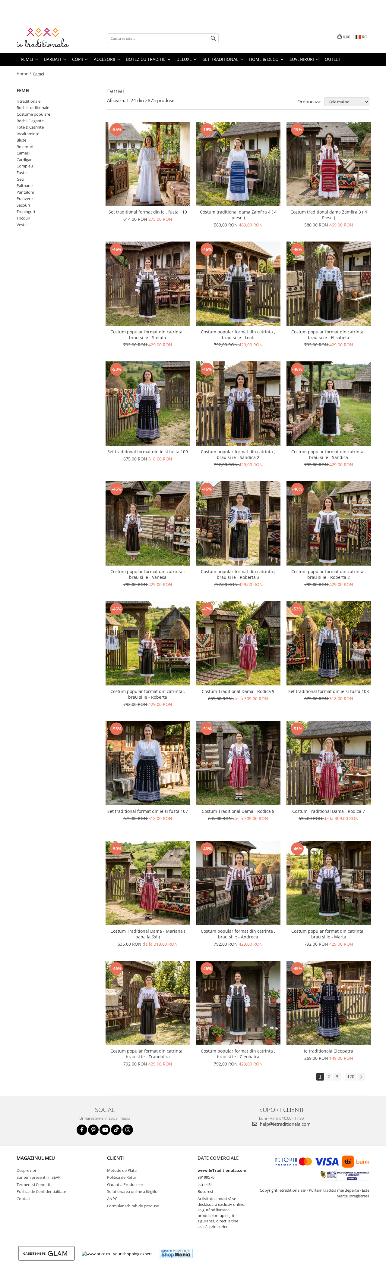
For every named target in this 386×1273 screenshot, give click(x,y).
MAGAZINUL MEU (36, 1158)
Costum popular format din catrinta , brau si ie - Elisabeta (328, 334)
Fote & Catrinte (30, 127)
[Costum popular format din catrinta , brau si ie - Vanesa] (148, 523)
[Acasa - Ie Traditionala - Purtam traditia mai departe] (47, 38)
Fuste (22, 172)
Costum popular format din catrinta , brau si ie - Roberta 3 (238, 574)
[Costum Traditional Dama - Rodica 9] (238, 643)
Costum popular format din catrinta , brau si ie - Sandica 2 (238, 454)
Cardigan (25, 159)
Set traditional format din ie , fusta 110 (148, 212)
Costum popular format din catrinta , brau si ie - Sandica (328, 454)
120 (350, 1076)
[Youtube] (105, 1130)
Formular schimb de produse (133, 1206)
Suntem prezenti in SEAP (39, 1177)
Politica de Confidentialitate (41, 1191)
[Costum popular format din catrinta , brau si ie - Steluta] (148, 284)
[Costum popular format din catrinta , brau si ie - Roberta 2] (328, 523)
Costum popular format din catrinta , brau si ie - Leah (238, 334)
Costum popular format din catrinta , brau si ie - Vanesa (147, 574)
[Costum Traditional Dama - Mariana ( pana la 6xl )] (148, 883)
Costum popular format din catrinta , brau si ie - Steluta (147, 334)
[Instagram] (127, 1130)
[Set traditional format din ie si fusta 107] (148, 763)
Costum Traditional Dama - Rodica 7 (328, 811)
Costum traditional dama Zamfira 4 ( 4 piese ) (238, 214)
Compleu (25, 166)
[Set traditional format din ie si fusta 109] (148, 403)
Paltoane (25, 185)
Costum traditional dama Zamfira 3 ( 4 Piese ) (328, 214)
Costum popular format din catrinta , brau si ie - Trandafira (147, 1053)
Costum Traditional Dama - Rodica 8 (238, 811)
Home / (24, 73)
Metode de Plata (122, 1170)
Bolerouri (25, 146)
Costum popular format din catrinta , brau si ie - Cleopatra (238, 1053)
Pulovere (25, 198)
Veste (22, 224)
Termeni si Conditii (33, 1184)
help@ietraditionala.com (285, 1124)
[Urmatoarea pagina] (361, 1077)
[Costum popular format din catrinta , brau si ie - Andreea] (238, 883)
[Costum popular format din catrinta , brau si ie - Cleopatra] (238, 1003)
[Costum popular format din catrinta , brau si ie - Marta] (328, 883)
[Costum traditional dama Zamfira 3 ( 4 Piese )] (328, 164)
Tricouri (23, 218)
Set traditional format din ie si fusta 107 (147, 811)
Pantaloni (25, 192)
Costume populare (33, 114)
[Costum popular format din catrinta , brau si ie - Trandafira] (148, 1003)
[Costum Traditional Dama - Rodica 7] (328, 763)
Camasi (23, 153)
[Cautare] (213, 38)
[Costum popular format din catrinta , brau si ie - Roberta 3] (238, 523)
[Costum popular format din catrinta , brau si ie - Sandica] (328, 403)
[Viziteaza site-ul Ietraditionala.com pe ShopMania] (176, 1253)
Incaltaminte (28, 133)
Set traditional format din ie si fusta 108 (328, 691)
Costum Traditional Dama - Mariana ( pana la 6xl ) (147, 934)
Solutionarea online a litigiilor (133, 1191)
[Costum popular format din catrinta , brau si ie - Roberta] (148, 643)
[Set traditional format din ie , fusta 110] (148, 164)
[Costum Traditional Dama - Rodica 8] (238, 763)
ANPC (112, 1198)
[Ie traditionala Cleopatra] (328, 1003)
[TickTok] (116, 1130)
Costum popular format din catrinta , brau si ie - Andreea (238, 934)
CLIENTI (115, 1158)
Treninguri (26, 211)
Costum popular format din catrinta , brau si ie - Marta (328, 934)
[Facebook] (82, 1130)
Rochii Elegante (30, 120)
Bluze (21, 140)
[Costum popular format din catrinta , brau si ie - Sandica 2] (238, 403)
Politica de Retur (121, 1177)
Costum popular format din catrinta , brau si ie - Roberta (147, 694)
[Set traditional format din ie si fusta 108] (328, 643)
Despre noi (26, 1170)
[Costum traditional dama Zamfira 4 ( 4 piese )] (238, 164)
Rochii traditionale (33, 107)
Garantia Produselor (125, 1184)
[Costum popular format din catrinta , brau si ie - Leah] (238, 284)
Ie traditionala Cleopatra (328, 1051)
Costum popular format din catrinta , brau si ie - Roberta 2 (328, 574)
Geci (20, 179)
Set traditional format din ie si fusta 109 (147, 451)
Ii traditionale (28, 101)
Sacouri (23, 205)
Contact (24, 1198)
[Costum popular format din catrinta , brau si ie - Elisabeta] (328, 284)
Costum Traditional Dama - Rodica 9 (238, 691)
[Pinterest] (93, 1130)
